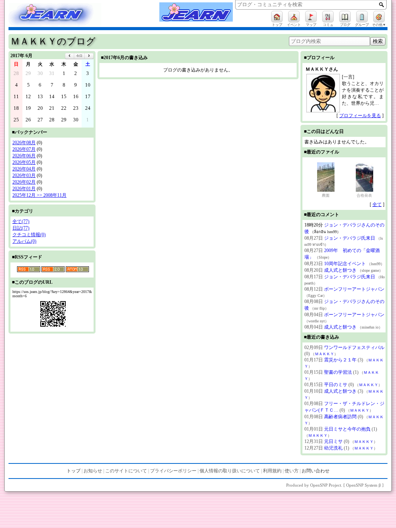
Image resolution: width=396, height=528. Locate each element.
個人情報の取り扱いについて (230, 470)
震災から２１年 (340, 360)
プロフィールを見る (360, 115)
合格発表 (364, 195)
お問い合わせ (315, 470)
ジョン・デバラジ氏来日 (349, 238)
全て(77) (20, 221)
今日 (79, 56)
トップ (73, 470)
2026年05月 (24, 162)
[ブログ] (345, 16)
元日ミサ (333, 441)
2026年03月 (24, 175)
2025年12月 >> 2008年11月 (39, 195)
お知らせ (93, 470)
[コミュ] (328, 16)
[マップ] (311, 16)
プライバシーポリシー (173, 470)
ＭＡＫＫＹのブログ (53, 41)
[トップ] (277, 16)
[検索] (381, 5)
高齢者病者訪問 (340, 416)
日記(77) (20, 228)
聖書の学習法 (338, 372)
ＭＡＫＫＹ (324, 354)
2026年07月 (24, 149)
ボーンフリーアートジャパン (354, 289)
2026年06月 (24, 155)
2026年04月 (24, 169)
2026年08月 (24, 142)
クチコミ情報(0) (29, 234)
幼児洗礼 (333, 448)
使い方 (292, 470)
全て (377, 204)
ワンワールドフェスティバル (354, 347)
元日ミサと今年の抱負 (347, 429)
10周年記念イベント (345, 263)
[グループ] (362, 16)
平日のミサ (335, 384)
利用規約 (272, 470)
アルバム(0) (24, 241)
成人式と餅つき (340, 270)
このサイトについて (126, 470)
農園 (325, 195)
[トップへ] (63, 16)
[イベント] (294, 16)
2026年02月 (24, 182)
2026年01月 (24, 188)
